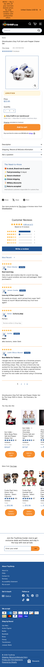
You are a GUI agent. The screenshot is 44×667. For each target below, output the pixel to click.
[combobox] (22, 30)
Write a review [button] (22, 249)
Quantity (7, 107)
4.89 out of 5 (28, 224)
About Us (5, 570)
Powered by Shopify (9, 662)
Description (6, 144)
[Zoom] (35, 85)
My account (6, 584)
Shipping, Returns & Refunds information (17, 149)
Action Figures (6, 628)
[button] (7, 51)
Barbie (4, 631)
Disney (4, 639)
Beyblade (5, 634)
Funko (6, 503)
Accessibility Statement (9, 581)
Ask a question (7, 155)
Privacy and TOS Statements (12, 660)
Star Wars (5, 625)
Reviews (5, 579)
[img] (6, 264)
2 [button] (21, 384)
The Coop (5, 48)
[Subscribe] (35, 548)
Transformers (6, 642)
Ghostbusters (7, 208)
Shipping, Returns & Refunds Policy (15, 657)
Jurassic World (6, 645)
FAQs (3, 573)
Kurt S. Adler (8, 444)
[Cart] (35, 23)
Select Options (11, 512)
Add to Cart (11, 454)
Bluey (4, 637)
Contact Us (5, 576)
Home (4, 38)
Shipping (6, 122)
